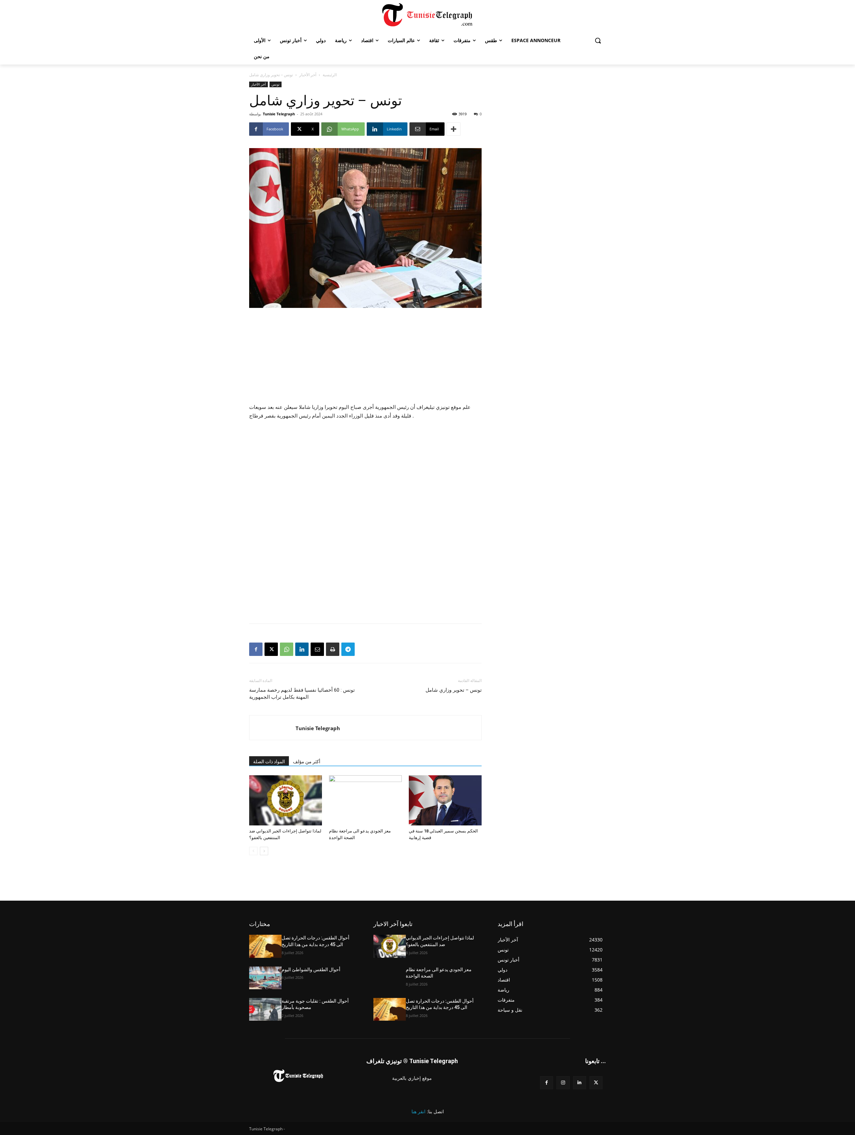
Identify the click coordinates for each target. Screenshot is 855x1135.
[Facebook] (256, 649)
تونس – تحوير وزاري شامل (453, 690)
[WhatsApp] (286, 649)
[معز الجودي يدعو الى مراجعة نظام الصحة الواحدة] (365, 800)
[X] (271, 649)
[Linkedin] (302, 649)
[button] (598, 40)
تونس (276, 84)
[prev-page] (253, 851)
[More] (454, 129)
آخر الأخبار (307, 75)
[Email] (317, 649)
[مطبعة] (332, 649)
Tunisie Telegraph (279, 113)
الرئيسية (330, 75)
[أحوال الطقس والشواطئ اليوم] (265, 978)
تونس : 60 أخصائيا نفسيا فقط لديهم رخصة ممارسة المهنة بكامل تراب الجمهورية (302, 693)
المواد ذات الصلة (269, 761)
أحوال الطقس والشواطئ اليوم (311, 969)
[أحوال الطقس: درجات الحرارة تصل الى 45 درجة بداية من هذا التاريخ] (265, 946)
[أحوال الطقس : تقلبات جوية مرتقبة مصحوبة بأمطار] (265, 1009)
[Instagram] (562, 1082)
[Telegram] (348, 649)
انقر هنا (418, 1111)
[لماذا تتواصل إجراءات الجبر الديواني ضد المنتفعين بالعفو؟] (285, 800)
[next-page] (264, 851)
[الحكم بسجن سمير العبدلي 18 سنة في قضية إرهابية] (445, 800)
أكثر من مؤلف (306, 761)
